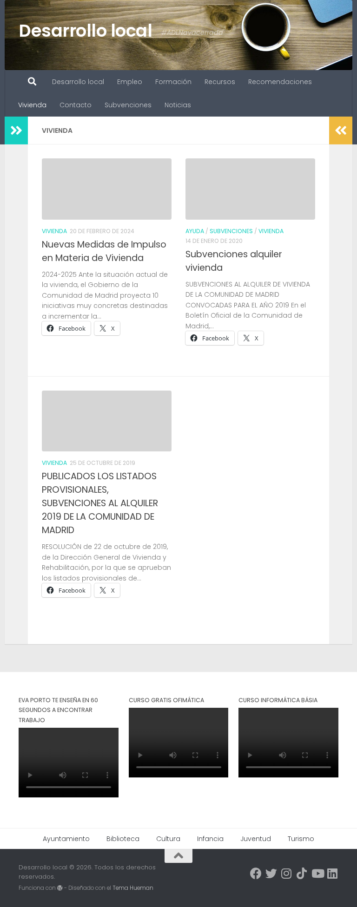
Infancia (210, 838)
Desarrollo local (85, 31)
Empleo (129, 81)
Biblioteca (122, 838)
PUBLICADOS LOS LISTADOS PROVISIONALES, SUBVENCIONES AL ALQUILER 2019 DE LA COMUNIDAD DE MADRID (100, 503)
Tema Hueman (132, 888)
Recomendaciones (280, 81)
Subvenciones (128, 105)
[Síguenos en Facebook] (256, 873)
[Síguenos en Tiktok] (302, 873)
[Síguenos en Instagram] (286, 873)
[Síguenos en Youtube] (317, 873)
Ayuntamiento (66, 838)
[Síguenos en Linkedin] (332, 873)
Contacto (76, 105)
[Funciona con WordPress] (60, 888)
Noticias (178, 105)
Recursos (220, 81)
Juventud (255, 838)
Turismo (301, 838)
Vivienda (32, 105)
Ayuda (194, 231)
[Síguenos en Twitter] (271, 873)
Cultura (168, 838)
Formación (173, 81)
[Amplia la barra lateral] (16, 130)
